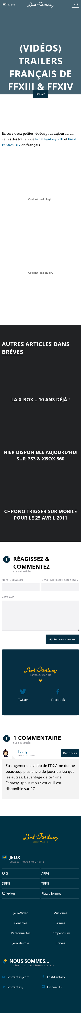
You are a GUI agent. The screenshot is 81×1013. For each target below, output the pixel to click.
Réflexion (8, 893)
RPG (5, 873)
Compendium (60, 933)
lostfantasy (15, 987)
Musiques (60, 913)
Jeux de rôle (20, 943)
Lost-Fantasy (56, 977)
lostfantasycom (18, 977)
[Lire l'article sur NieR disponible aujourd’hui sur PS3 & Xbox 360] (40, 426)
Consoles (20, 923)
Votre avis (8, 597)
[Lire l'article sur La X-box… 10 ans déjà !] (40, 374)
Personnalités (21, 933)
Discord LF (54, 987)
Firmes (60, 923)
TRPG (45, 883)
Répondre (70, 753)
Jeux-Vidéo (20, 913)
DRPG (6, 883)
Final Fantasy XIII (49, 139)
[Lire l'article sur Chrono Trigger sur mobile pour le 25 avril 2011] (40, 485)
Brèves (40, 94)
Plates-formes (51, 893)
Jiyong (23, 751)
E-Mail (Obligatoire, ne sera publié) (60, 579)
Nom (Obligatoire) (13, 579)
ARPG (45, 873)
